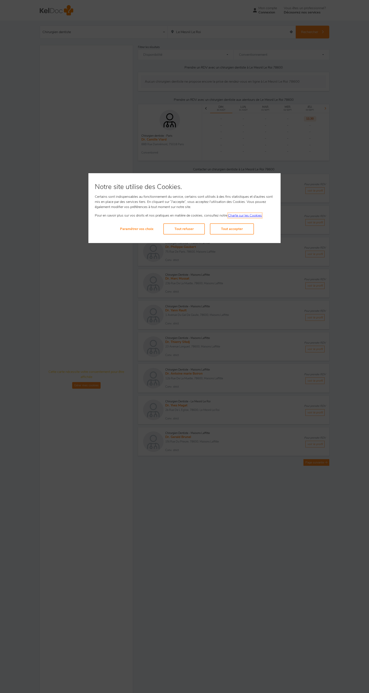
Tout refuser (184, 229)
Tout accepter (232, 229)
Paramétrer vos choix (137, 229)
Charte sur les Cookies (245, 215)
